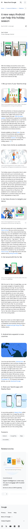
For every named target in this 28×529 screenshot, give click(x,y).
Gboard (13, 138)
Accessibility (6, 439)
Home (2, 8)
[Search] (21, 2)
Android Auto (19, 361)
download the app (16, 381)
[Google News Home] (10, 2)
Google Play (13, 436)
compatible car (5, 379)
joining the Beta (13, 253)
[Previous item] (3, 494)
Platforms (21, 8)
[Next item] (7, 494)
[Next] (25, 8)
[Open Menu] (2, 2)
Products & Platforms (11, 8)
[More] (25, 223)
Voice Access (5, 230)
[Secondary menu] (25, 2)
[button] (26, 26)
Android (5, 436)
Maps (21, 436)
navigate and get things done (14, 325)
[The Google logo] (4, 507)
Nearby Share (18, 412)
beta (18, 132)
